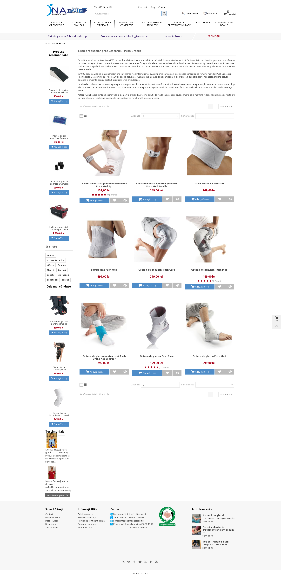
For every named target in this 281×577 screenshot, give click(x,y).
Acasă (48, 43)
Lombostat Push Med (104, 269)
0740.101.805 (137, 517)
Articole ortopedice (56, 24)
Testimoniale (55, 431)
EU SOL (144, 573)
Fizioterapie (202, 22)
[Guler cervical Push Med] (209, 153)
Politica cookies (85, 514)
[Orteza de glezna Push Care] (156, 326)
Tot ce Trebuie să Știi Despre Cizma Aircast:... (216, 543)
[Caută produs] (164, 13)
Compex (62, 265)
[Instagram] (156, 562)
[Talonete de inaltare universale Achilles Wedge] (59, 74)
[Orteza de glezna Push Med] (209, 326)
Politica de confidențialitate (91, 520)
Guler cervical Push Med (209, 183)
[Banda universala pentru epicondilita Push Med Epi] (104, 153)
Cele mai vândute (59, 286)
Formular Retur (52, 517)
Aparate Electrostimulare (179, 24)
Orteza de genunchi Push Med (209, 269)
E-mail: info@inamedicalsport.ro (129, 520)
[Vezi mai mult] (125, 200)
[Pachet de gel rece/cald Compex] (59, 120)
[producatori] (129, 562)
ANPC (138, 573)
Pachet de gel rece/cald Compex (59, 137)
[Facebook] (134, 562)
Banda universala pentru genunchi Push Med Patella (156, 185)
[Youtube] (145, 562)
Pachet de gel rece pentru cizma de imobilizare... (59, 323)
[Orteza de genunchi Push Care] (156, 239)
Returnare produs (87, 524)
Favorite (211, 13)
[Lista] (85, 116)
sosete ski (52, 279)
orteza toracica (55, 260)
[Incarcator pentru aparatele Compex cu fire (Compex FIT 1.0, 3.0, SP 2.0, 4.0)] (59, 166)
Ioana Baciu (58, 482)
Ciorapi (62, 269)
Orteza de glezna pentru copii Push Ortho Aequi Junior (104, 357)
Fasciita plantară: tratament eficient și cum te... (218, 530)
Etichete (51, 246)
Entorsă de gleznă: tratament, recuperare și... (218, 516)
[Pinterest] (151, 562)
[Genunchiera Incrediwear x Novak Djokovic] (59, 397)
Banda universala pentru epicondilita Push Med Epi (104, 185)
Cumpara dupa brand (224, 24)
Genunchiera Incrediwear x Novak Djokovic (59, 415)
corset (65, 279)
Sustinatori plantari (79, 24)
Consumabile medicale (102, 24)
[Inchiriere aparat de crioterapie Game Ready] (59, 211)
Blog (152, 7)
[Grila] (81, 116)
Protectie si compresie (126, 24)
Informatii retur (85, 527)
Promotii (142, 7)
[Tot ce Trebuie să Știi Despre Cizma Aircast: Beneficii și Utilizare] (196, 544)
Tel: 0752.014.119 (103, 7)
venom (50, 255)
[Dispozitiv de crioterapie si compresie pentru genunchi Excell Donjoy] (59, 351)
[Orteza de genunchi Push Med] (209, 239)
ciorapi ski (63, 274)
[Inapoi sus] (276, 326)
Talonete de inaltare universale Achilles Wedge (59, 92)
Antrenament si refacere (152, 24)
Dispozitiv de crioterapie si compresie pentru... (59, 369)
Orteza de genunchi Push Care (156, 269)
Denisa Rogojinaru (56, 451)
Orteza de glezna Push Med (209, 356)
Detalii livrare (51, 520)
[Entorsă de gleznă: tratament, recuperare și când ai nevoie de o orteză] (196, 518)
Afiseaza (135, 115)
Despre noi (50, 524)
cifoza (50, 265)
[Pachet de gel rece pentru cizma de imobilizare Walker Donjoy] (59, 306)
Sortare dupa (187, 115)
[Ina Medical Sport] (66, 9)
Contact (162, 7)
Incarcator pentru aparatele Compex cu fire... (59, 183)
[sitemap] (123, 562)
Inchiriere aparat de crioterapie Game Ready (59, 229)
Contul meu (191, 13)
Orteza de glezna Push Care (157, 356)
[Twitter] (140, 562)
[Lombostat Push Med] (104, 239)
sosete (50, 274)
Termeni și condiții (87, 517)
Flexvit (50, 269)
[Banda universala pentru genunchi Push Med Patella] (156, 153)
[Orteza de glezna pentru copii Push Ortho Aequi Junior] (104, 326)
